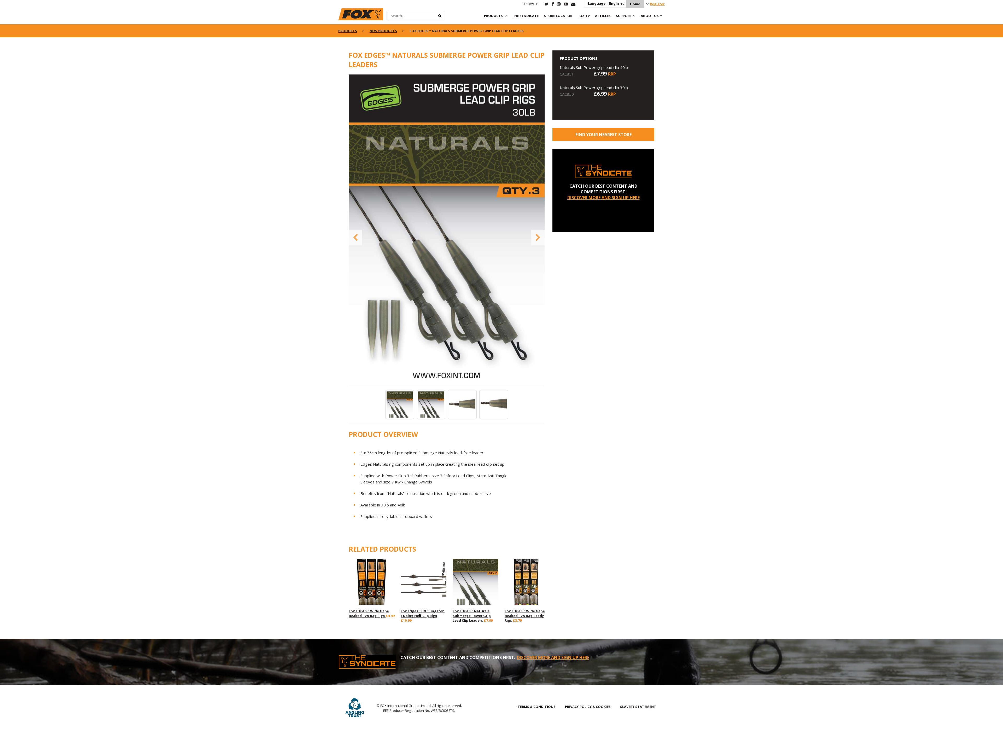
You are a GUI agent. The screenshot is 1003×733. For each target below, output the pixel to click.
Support (624, 15)
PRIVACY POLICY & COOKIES (588, 706)
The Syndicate (525, 15)
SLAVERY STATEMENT (638, 706)
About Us (650, 15)
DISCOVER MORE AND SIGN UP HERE (603, 197)
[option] (447, 229)
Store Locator (558, 15)
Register (657, 4)
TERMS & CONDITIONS (537, 706)
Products (493, 15)
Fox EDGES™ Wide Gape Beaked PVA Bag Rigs (369, 613)
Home (635, 4)
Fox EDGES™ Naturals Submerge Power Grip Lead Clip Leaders (472, 616)
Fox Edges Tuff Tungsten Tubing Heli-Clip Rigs (423, 613)
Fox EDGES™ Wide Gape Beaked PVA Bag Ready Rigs (525, 616)
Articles (603, 15)
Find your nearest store (603, 134)
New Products (383, 30)
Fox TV (584, 15)
